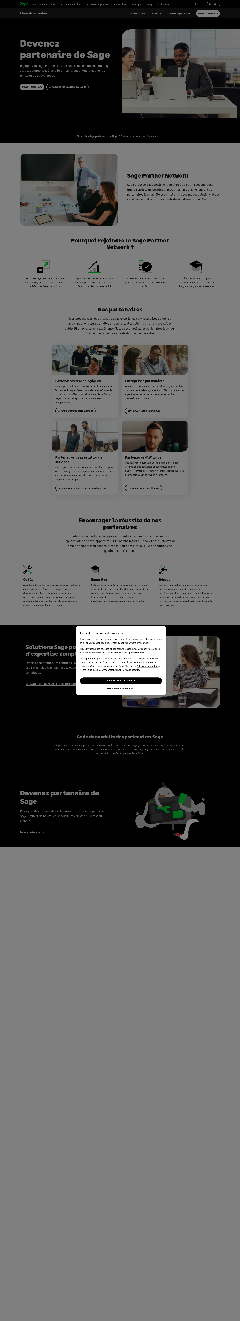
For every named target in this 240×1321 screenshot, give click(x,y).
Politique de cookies (147, 666)
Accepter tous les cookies (121, 680)
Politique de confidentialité (102, 669)
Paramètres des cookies (119, 688)
